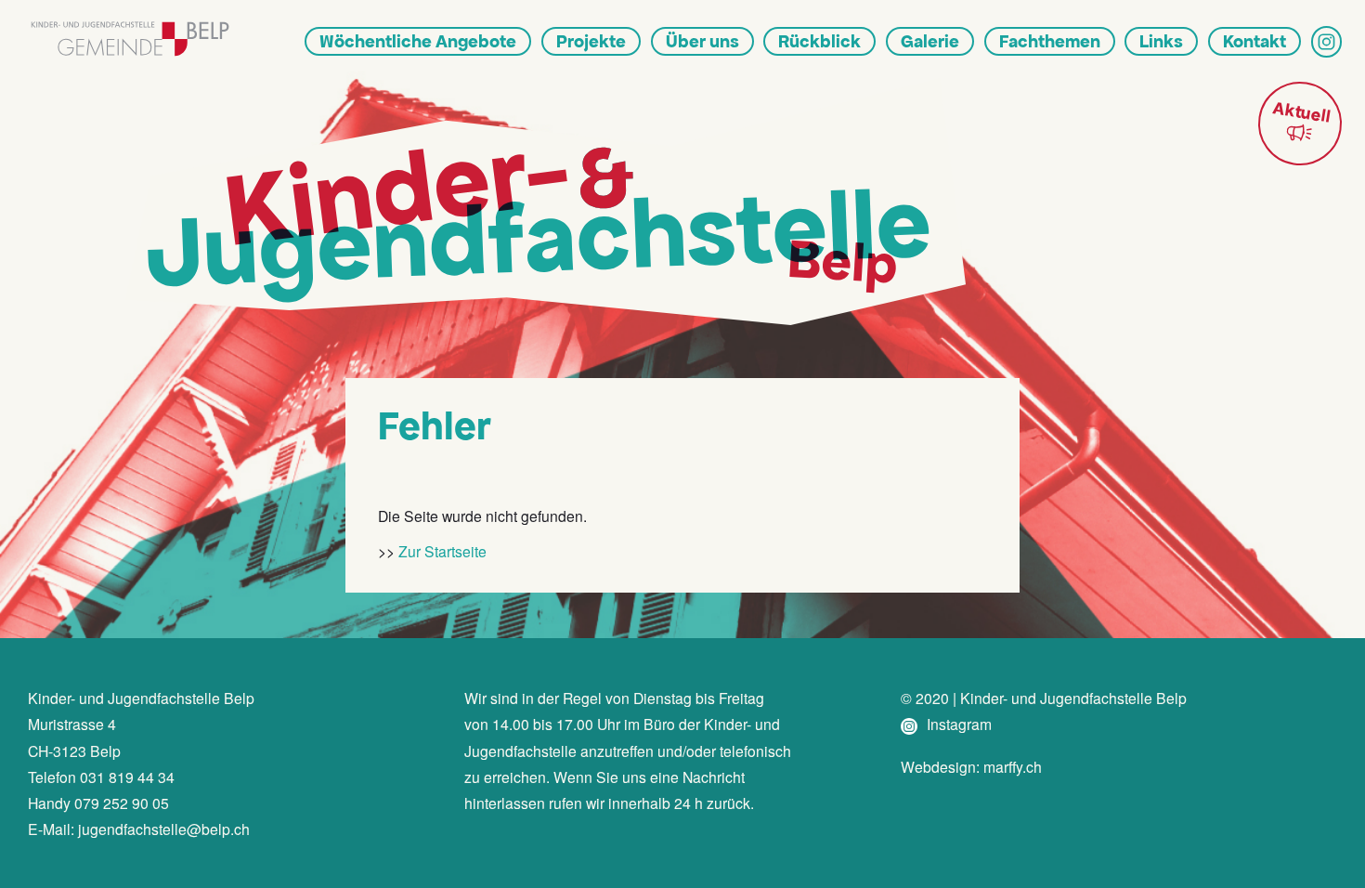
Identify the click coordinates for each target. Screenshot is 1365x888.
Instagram (957, 723)
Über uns (702, 41)
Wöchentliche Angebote (417, 41)
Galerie (930, 41)
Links (1161, 41)
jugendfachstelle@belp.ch (164, 828)
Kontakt (1254, 41)
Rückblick (819, 41)
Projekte (591, 41)
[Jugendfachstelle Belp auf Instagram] (1326, 41)
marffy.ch (1012, 766)
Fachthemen (1049, 41)
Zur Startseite (442, 551)
